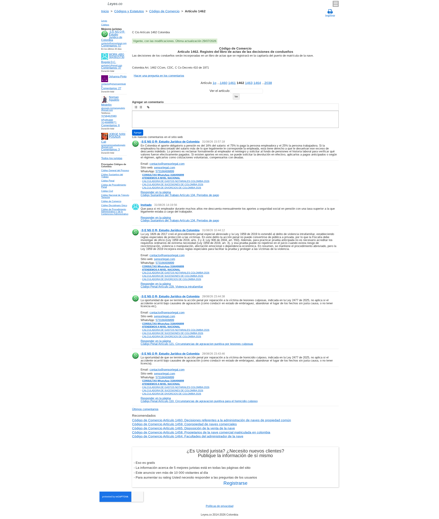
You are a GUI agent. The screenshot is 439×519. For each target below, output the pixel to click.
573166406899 (165, 171)
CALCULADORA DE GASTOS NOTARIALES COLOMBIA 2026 (175, 181)
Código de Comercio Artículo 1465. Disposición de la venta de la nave (183, 428)
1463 (249, 83)
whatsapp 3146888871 (109, 121)
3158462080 (109, 116)
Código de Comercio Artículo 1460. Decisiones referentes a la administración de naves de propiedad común (211, 420)
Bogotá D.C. (108, 62)
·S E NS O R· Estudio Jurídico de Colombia (113, 35)
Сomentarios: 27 (111, 88)
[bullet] (140, 107)
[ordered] (136, 107)
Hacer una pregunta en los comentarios (159, 75)
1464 (257, 83)
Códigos (105, 24)
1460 (223, 83)
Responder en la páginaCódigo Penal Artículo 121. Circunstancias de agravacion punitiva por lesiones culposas (197, 342)
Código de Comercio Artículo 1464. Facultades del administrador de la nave (187, 436)
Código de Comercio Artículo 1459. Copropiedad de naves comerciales (184, 424)
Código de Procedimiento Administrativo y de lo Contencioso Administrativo (114, 211)
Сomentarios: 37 (111, 67)
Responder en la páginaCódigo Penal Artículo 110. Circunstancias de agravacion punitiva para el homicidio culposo (199, 399)
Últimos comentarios (145, 409)
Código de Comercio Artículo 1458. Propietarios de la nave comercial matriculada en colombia (201, 432)
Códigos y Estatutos (129, 11)
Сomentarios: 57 (111, 45)
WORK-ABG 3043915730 (116, 56)
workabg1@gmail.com (111, 65)
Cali (103, 141)
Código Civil (107, 191)
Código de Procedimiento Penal (113, 186)
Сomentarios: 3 (110, 149)
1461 (232, 83)
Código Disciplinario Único (114, 205)
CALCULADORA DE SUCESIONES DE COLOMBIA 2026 (172, 184)
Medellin (106, 104)
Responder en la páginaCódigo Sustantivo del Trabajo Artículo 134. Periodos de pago (180, 193)
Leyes (104, 21)
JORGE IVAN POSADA (117, 135)
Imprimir (330, 15)
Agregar (137, 132)
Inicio (105, 11)
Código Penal (107, 180)
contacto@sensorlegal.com (167, 163)
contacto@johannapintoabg (113, 85)
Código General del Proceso (115, 170)
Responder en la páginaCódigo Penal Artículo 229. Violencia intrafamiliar (172, 285)
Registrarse (235, 483)
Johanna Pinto (118, 76)
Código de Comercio (164, 11)
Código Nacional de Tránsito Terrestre (115, 196)
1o (214, 83)
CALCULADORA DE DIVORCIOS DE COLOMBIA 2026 (171, 187)
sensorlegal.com (164, 167)
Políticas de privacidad (219, 506)
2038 (268, 83)
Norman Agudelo (114, 98)
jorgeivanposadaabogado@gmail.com (113, 146)
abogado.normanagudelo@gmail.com (113, 109)
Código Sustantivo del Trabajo (112, 175)
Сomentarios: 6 (110, 125)
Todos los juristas (111, 158)
